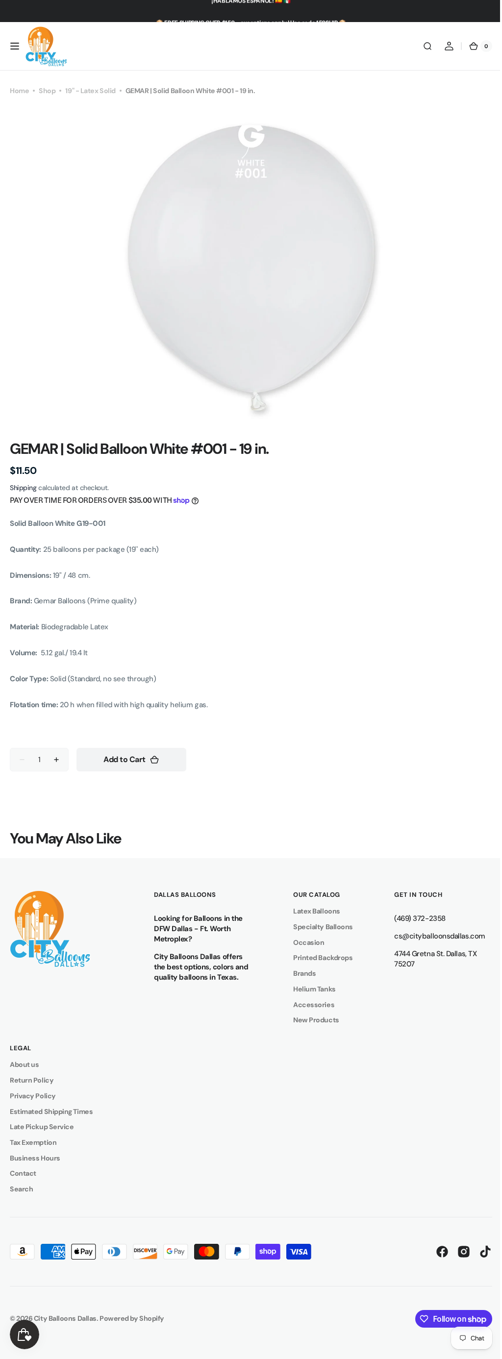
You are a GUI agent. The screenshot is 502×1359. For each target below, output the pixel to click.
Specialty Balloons (318, 926)
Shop (47, 90)
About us (24, 1064)
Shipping (23, 487)
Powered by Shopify (132, 1318)
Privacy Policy (33, 1095)
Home (19, 90)
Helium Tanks (309, 989)
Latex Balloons (311, 911)
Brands (299, 973)
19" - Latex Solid (90, 90)
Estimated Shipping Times (51, 1111)
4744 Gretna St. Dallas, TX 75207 (428, 959)
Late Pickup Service (42, 1126)
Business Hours (35, 1158)
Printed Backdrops (318, 957)
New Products (311, 1019)
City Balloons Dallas (65, 1318)
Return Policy (31, 1080)
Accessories (308, 1004)
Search (21, 1189)
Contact (23, 1173)
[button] (14, 46)
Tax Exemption (33, 1142)
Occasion (303, 942)
